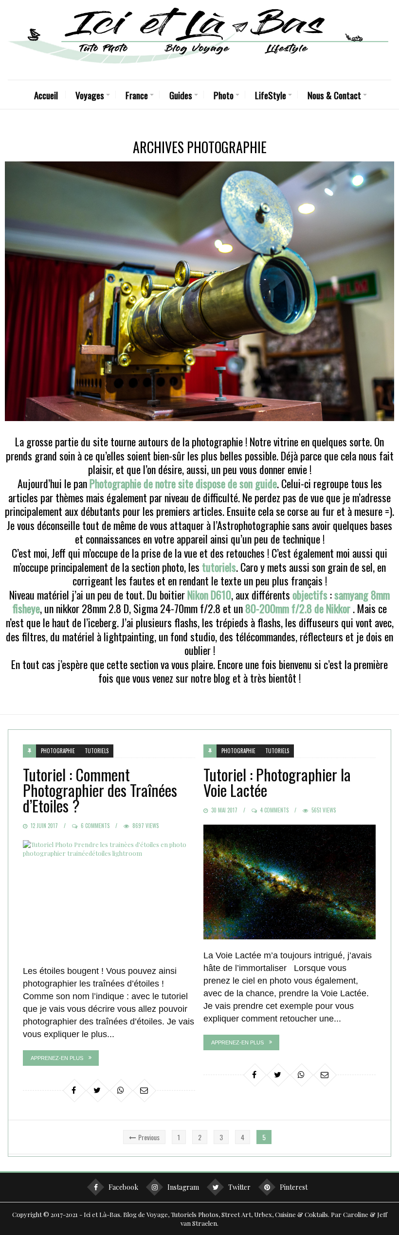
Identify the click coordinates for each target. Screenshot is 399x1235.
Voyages (89, 95)
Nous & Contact (334, 95)
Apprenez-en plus (57, 1058)
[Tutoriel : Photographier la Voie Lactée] (289, 882)
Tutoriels (97, 751)
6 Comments (95, 825)
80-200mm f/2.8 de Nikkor (297, 608)
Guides (180, 95)
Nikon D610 (209, 594)
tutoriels (219, 567)
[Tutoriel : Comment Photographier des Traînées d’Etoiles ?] (109, 897)
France (137, 95)
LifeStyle (270, 95)
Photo (224, 95)
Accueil (46, 95)
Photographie (58, 751)
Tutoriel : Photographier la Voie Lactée (277, 782)
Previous (149, 1137)
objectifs (309, 594)
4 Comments (274, 810)
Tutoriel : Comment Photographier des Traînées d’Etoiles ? (100, 790)
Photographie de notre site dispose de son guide (183, 483)
